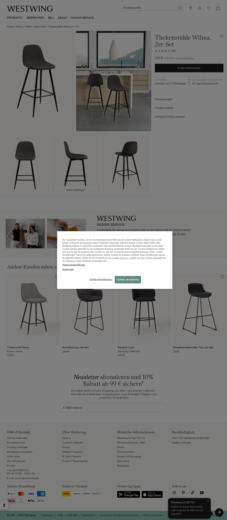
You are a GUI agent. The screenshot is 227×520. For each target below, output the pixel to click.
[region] (114, 260)
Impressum (68, 269)
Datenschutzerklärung (73, 264)
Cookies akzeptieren (128, 279)
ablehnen (124, 258)
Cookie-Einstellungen (100, 279)
